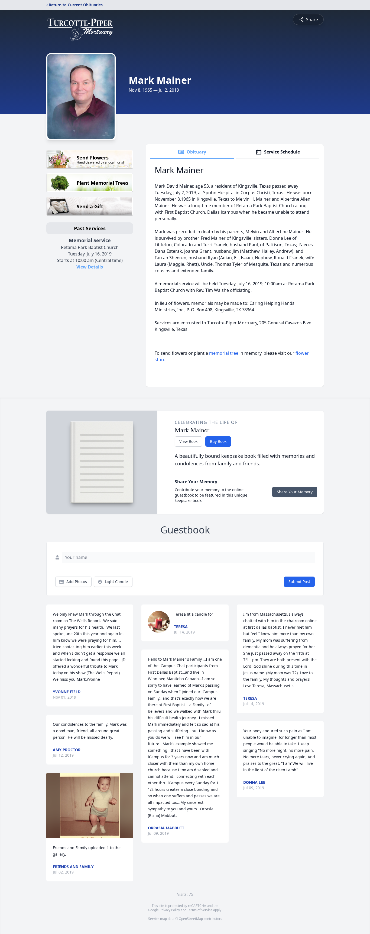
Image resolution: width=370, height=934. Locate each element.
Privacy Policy (170, 910)
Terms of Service (199, 910)
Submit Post (299, 581)
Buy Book (218, 441)
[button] (90, 805)
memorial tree (223, 353)
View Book (188, 441)
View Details (89, 267)
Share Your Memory (295, 491)
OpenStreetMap (191, 918)
